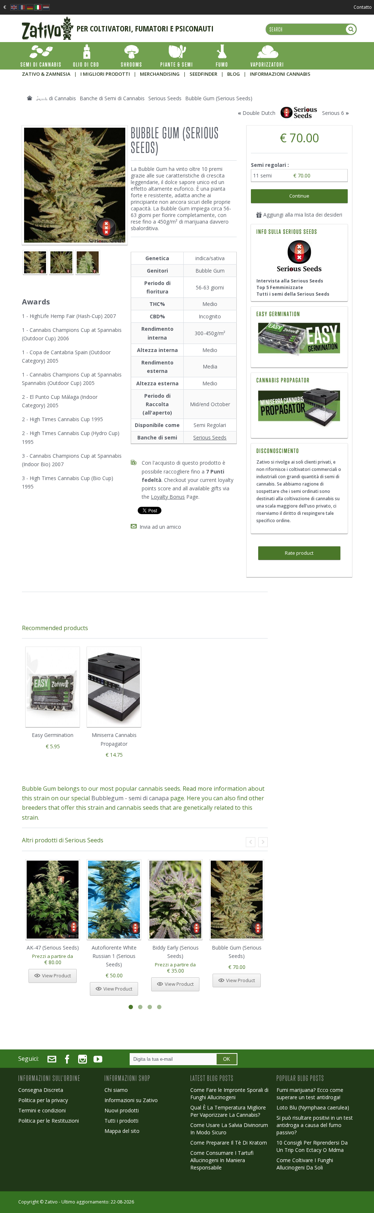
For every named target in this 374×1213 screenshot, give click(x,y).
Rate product (299, 553)
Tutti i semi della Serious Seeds (292, 294)
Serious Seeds (209, 437)
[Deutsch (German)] (30, 5)
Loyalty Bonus (168, 496)
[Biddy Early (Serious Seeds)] (175, 900)
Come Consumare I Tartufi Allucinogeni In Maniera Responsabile (221, 1160)
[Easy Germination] (299, 340)
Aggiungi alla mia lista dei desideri (302, 214)
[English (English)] (14, 5)
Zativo (51, 1202)
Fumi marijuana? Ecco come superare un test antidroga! (309, 1093)
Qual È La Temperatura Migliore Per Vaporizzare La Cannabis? (228, 1111)
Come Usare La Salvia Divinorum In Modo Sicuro (229, 1129)
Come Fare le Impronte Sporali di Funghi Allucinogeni (229, 1093)
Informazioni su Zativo (131, 1100)
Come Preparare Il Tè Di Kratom (228, 1142)
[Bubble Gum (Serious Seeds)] (35, 262)
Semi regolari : (270, 164)
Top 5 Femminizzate (279, 287)
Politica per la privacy (43, 1100)
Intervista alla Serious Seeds (289, 281)
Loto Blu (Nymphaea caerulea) (312, 1107)
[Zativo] (47, 20)
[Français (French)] (22, 5)
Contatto (363, 7)
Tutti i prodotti (121, 1120)
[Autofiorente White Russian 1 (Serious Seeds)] (114, 900)
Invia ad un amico (160, 526)
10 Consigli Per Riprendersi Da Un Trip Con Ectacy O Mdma (312, 1146)
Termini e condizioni (42, 1110)
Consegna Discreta (40, 1089)
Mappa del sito (122, 1130)
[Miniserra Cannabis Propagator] (299, 408)
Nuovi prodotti (121, 1110)
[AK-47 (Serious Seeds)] (53, 900)
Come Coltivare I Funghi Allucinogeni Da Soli (304, 1164)
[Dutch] (46, 5)
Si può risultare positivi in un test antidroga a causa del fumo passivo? (314, 1125)
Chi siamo (116, 1089)
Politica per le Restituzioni (48, 1120)
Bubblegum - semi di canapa (130, 798)
